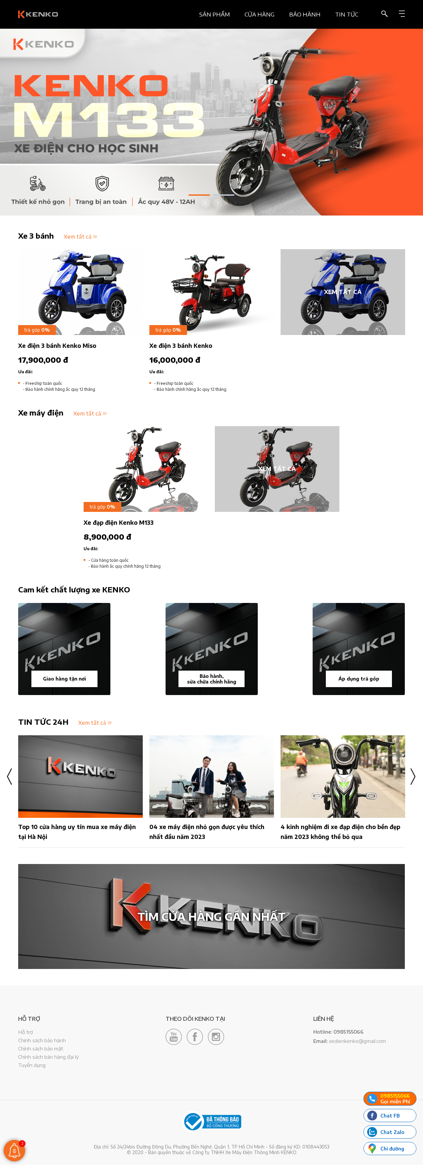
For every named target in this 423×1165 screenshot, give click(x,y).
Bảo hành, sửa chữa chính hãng (211, 678)
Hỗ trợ (25, 1032)
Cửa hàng (260, 14)
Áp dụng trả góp (358, 679)
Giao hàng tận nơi (64, 679)
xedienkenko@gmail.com (357, 1041)
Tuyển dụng (32, 1065)
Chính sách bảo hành (42, 1040)
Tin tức (346, 14)
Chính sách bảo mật (40, 1048)
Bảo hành (305, 14)
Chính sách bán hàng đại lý (48, 1057)
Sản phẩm (214, 14)
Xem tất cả (78, 236)
